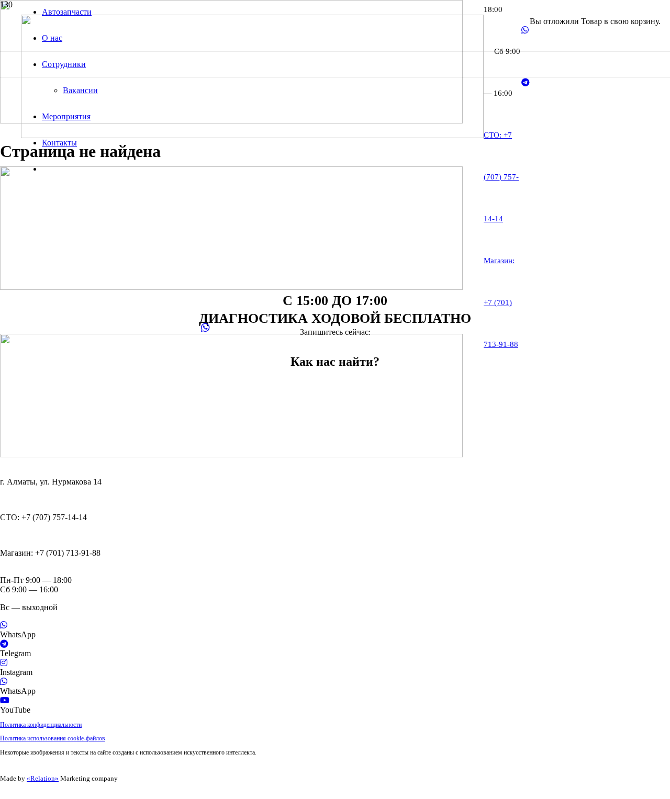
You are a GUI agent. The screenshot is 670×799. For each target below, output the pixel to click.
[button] (3, 794)
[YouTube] (4, 700)
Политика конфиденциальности (41, 724)
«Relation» (43, 778)
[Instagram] (3, 662)
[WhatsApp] (525, 30)
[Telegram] (525, 82)
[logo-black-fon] (252, 135)
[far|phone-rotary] (335, 499)
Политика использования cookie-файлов (52, 738)
